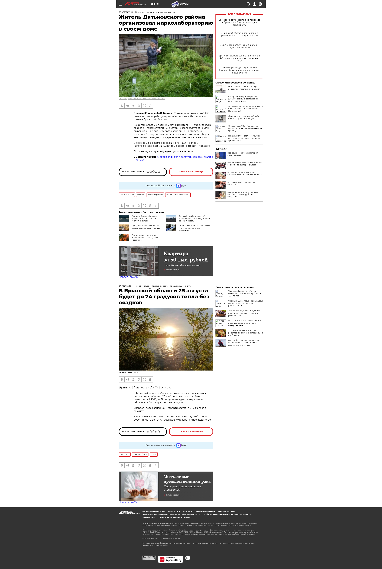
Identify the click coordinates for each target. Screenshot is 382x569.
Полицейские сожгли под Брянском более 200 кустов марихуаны (145, 237)
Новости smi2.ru (129, 277)
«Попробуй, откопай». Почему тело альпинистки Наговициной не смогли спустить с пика (244, 342)
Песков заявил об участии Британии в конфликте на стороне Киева (244, 164)
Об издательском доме (154, 512)
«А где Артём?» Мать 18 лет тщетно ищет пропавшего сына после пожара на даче (244, 322)
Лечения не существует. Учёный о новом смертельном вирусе (243, 117)
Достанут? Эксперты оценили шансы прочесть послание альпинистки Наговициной (245, 108)
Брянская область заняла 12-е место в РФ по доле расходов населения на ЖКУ (239, 58)
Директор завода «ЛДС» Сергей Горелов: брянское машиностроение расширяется (239, 70)
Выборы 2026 (148, 518)
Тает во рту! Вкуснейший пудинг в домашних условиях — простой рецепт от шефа (244, 313)
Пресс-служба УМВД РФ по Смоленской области (142, 99)
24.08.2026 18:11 (126, 286)
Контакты (187, 512)
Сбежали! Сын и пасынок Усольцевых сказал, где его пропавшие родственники (245, 303)
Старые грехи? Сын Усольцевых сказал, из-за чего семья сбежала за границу (245, 128)
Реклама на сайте (226, 512)
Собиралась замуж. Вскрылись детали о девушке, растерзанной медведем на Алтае (243, 98)
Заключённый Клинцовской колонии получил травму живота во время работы (194, 218)
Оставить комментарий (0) (191, 172)
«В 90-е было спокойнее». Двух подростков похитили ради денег (244, 87)
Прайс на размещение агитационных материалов (228, 515)
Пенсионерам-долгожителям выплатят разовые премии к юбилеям (244, 174)
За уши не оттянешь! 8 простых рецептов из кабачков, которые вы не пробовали (245, 332)
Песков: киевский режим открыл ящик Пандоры (242, 154)
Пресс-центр (174, 512)
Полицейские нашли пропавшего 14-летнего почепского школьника (194, 227)
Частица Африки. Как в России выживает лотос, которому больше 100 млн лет (244, 293)
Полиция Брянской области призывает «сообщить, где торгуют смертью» (145, 218)
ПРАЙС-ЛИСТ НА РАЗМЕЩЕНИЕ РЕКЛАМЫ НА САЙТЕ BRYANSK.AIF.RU (171, 515)
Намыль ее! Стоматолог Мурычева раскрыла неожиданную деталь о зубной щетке (244, 138)
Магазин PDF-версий (205, 512)
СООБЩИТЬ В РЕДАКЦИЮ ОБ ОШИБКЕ (174, 518)
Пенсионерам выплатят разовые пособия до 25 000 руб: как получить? (242, 194)
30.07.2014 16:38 (126, 12)
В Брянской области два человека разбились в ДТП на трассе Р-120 (239, 34)
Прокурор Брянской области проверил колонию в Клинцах (146, 226)
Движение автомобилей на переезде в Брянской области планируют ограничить (239, 22)
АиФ (136, 372)
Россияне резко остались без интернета (241, 183)
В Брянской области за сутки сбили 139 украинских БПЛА (239, 46)
